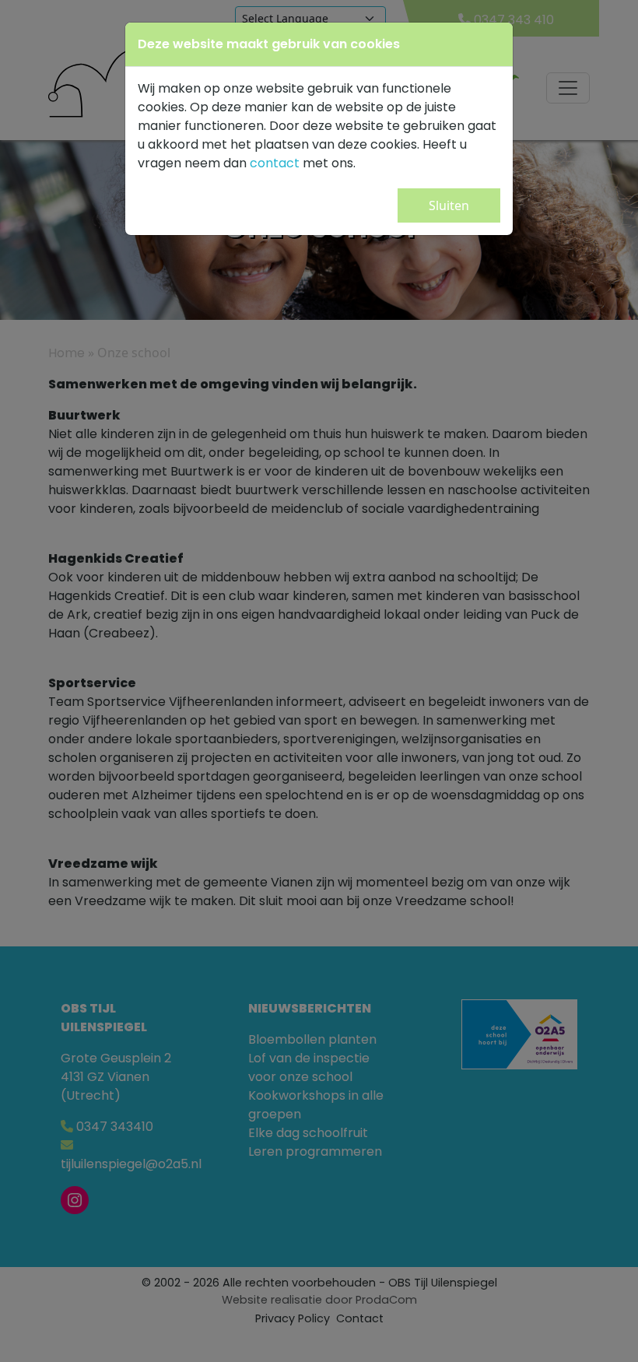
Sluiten (449, 205)
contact (275, 163)
